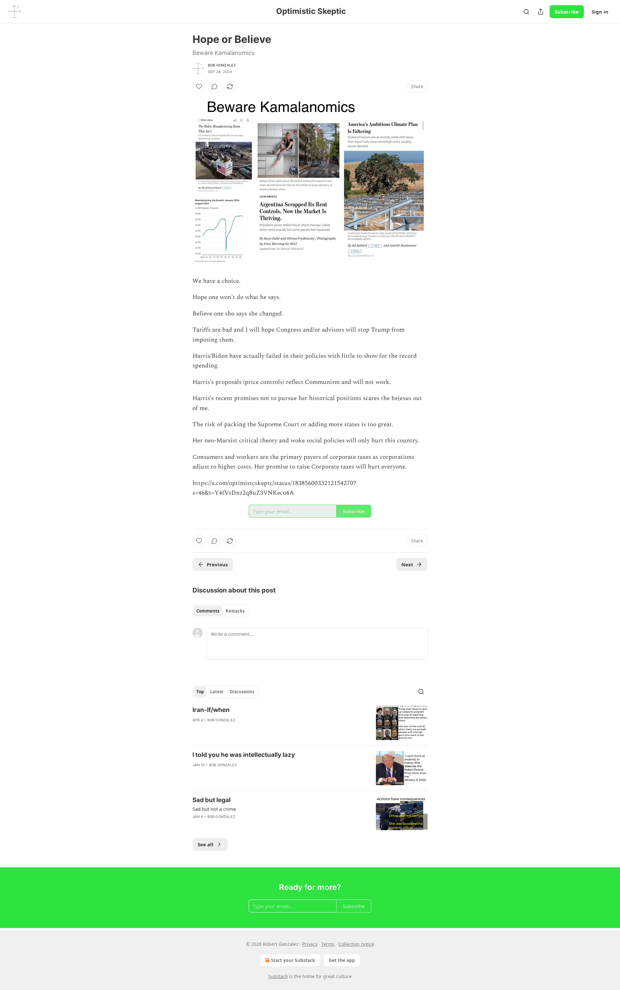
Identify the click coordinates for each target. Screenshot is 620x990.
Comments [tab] (207, 611)
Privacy (309, 944)
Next (407, 564)
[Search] (526, 11)
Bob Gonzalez (222, 65)
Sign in (600, 11)
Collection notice (356, 944)
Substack (278, 976)
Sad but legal (211, 800)
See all (205, 844)
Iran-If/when (211, 710)
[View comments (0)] (214, 86)
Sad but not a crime (214, 809)
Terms (328, 944)
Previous (217, 564)
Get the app (342, 960)
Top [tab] (200, 692)
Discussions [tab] (242, 692)
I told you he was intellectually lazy (243, 754)
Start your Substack (293, 960)
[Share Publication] (540, 11)
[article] (310, 723)
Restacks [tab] (235, 611)
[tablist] (220, 610)
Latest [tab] (216, 692)
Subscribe (567, 11)
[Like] (198, 86)
